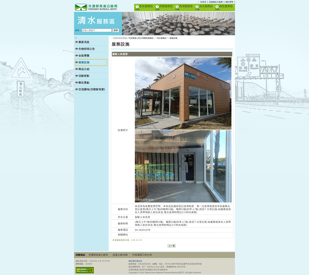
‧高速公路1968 (120, 254)
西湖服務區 (184, 8)
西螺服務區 (164, 8)
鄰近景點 (84, 82)
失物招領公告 (87, 48)
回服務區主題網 (216, 2)
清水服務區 (204, 8)
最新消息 (84, 42)
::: (198, 2)
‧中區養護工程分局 (142, 254)
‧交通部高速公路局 (98, 254)
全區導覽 (84, 55)
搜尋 (116, 30)
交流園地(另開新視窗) (92, 89)
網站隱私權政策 (135, 261)
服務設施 (173, 38)
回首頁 (203, 2)
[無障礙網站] (85, 273)
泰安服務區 (144, 8)
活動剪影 (84, 75)
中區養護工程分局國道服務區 (141, 38)
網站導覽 (229, 2)
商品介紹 (84, 69)
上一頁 (172, 246)
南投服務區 (224, 8)
